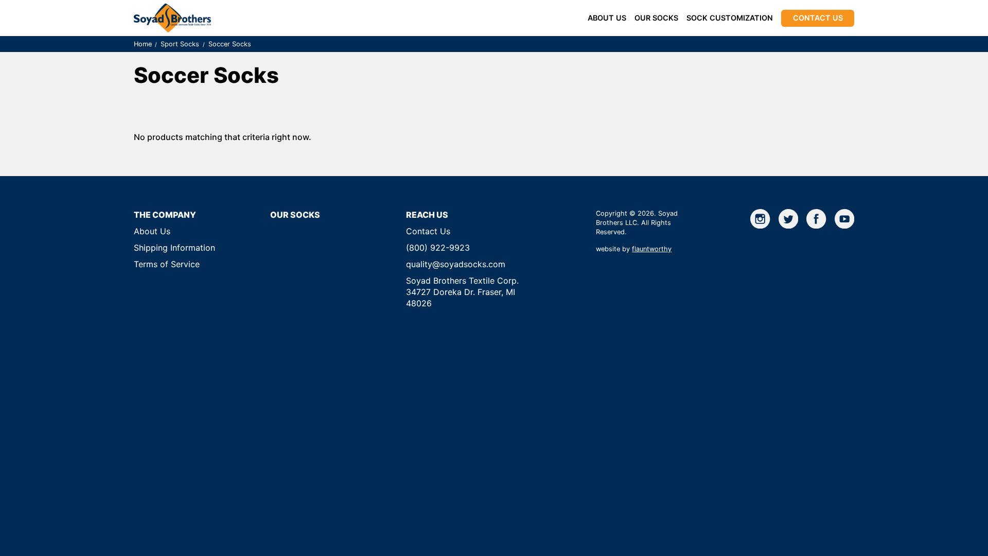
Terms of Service (167, 264)
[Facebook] (816, 219)
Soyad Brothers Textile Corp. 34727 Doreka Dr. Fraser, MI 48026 (462, 292)
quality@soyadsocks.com (455, 264)
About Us (607, 17)
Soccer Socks (229, 44)
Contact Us (818, 17)
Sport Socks (180, 44)
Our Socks (656, 17)
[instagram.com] (760, 219)
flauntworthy (652, 249)
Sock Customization (729, 17)
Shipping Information (174, 247)
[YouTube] (844, 219)
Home (143, 44)
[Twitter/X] (788, 219)
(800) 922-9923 (438, 247)
